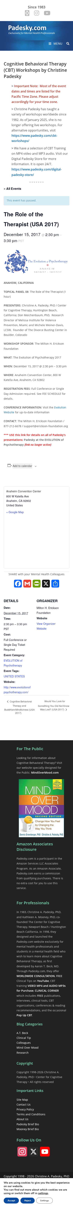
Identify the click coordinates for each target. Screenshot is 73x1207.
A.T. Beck (22, 1033)
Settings (44, 1200)
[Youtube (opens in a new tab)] (45, 13)
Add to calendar (22, 466)
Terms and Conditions (31, 1114)
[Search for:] (66, 43)
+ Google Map (15, 512)
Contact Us (24, 1104)
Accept (11, 1200)
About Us (22, 1119)
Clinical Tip (24, 1038)
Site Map (22, 1099)
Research (23, 1052)
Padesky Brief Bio (28, 1124)
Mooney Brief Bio (28, 1129)
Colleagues (24, 1043)
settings (43, 1193)
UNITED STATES (14, 676)
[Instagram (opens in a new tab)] (36, 13)
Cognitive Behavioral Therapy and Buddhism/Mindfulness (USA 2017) (19, 707)
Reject (27, 1200)
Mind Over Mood (28, 1047)
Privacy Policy (25, 1109)
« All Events (12, 188)
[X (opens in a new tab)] (27, 13)
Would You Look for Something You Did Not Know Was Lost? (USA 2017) (53, 705)
